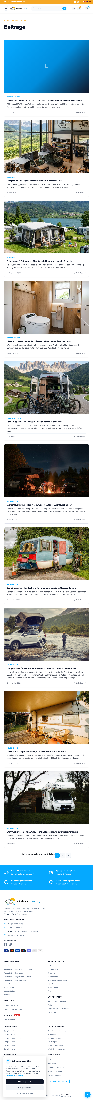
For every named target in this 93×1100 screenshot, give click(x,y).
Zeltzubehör (52, 991)
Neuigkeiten (12, 501)
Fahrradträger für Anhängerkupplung (18, 969)
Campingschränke (10, 1042)
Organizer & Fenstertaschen (58, 1009)
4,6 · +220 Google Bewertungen (13, 2)
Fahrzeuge (9, 1001)
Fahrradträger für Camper (13, 973)
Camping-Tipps (13, 97)
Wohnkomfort (55, 997)
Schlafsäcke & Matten (56, 1045)
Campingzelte (53, 969)
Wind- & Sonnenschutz (56, 1049)
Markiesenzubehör (55, 977)
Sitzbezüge (52, 1012)
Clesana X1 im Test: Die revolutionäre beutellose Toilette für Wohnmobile (38, 341)
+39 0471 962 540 (13, 927)
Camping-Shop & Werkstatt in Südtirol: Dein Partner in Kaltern (34, 180)
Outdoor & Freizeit (57, 1026)
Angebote (8, 1015)
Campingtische (9, 1049)
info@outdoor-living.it (14, 924)
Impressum (52, 1063)
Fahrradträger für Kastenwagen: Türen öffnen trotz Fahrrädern (34, 421)
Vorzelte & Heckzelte (56, 984)
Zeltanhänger (53, 987)
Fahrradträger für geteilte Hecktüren (17, 977)
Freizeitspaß (52, 1042)
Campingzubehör (15, 418)
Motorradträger (9, 991)
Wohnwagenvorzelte (55, 966)
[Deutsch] (90, 2)
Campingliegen (9, 1034)
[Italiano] (84, 2)
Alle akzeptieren (24, 1082)
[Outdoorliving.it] (19, 8)
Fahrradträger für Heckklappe (15, 980)
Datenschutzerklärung (56, 1067)
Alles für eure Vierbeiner (57, 1031)
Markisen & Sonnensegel (57, 980)
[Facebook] (75, 2)
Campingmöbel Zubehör (13, 1038)
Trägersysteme (11, 961)
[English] (87, 2)
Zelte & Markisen (56, 961)
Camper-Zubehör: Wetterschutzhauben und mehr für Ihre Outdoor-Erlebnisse (41, 668)
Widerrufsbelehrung (55, 1071)
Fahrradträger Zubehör (12, 984)
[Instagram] (78, 2)
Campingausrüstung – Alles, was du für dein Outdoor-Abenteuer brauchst (39, 504)
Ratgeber (11, 177)
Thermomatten (9, 1020)
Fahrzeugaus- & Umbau (13, 1009)
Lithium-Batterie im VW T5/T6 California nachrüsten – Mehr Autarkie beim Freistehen (44, 100)
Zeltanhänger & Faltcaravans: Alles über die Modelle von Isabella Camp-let (40, 261)
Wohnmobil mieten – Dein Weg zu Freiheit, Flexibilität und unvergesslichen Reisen (42, 831)
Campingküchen (10, 1031)
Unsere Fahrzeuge (11, 1005)
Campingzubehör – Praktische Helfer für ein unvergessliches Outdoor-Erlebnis (41, 588)
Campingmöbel (11, 1026)
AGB (49, 1059)
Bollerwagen (52, 1034)
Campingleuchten (54, 1038)
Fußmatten (52, 1005)
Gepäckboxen (9, 987)
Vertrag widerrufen (58, 1081)
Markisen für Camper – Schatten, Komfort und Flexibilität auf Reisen (37, 751)
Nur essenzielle (24, 1088)
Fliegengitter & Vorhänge (57, 1001)
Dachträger (8, 966)
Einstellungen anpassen (25, 1093)
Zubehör (7, 995)
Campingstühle (9, 1045)
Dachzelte (51, 973)
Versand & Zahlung (55, 1075)
